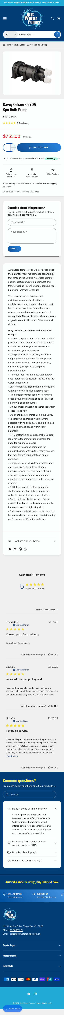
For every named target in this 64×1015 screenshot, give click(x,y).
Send (13, 249)
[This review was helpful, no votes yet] (49, 654)
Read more (12, 756)
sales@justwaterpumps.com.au (25, 933)
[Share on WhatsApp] (20, 549)
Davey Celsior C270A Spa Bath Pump (31, 45)
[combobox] (39, 34)
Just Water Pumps (27, 1003)
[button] (4, 18)
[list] (32, 895)
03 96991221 (16, 930)
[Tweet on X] (15, 549)
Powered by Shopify (43, 1003)
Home (8, 45)
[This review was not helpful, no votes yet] (55, 654)
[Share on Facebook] (10, 549)
